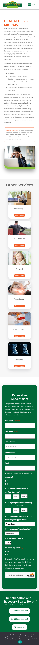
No (7, 484)
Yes (7, 481)
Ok (20, 642)
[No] (37, 639)
